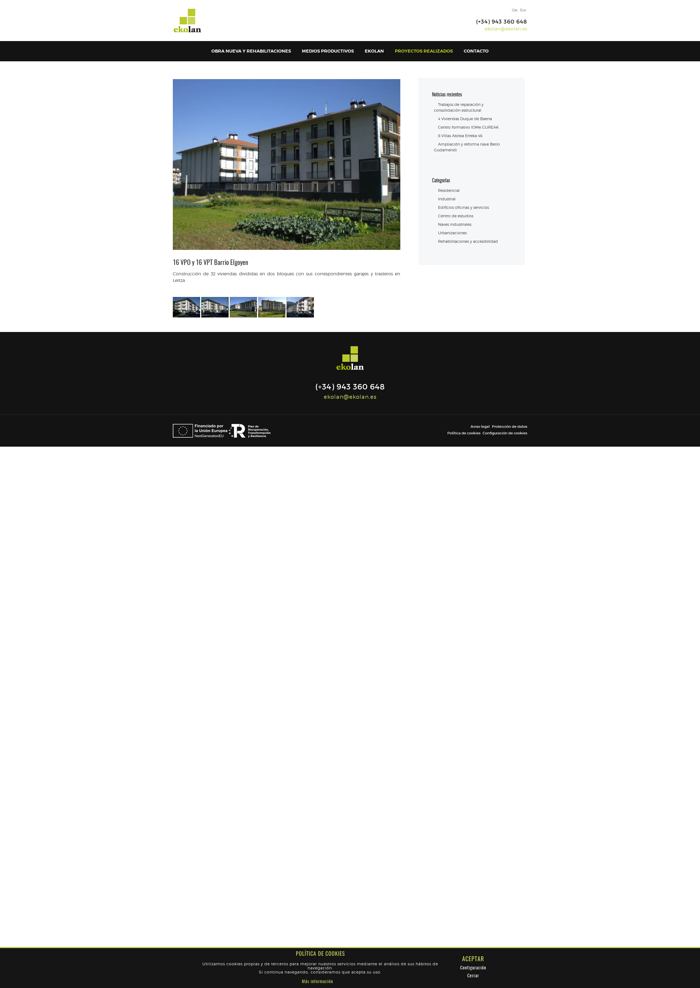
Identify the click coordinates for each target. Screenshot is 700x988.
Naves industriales (454, 224)
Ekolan (374, 51)
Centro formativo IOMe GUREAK (468, 127)
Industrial (447, 199)
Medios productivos (328, 51)
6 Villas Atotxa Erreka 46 (460, 135)
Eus (523, 10)
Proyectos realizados (424, 51)
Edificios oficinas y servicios (463, 207)
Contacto (476, 51)
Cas (514, 10)
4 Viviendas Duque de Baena (465, 118)
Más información (317, 982)
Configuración (473, 968)
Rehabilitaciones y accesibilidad (468, 241)
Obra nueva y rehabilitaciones (251, 51)
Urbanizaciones (452, 232)
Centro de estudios (455, 215)
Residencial (449, 190)
